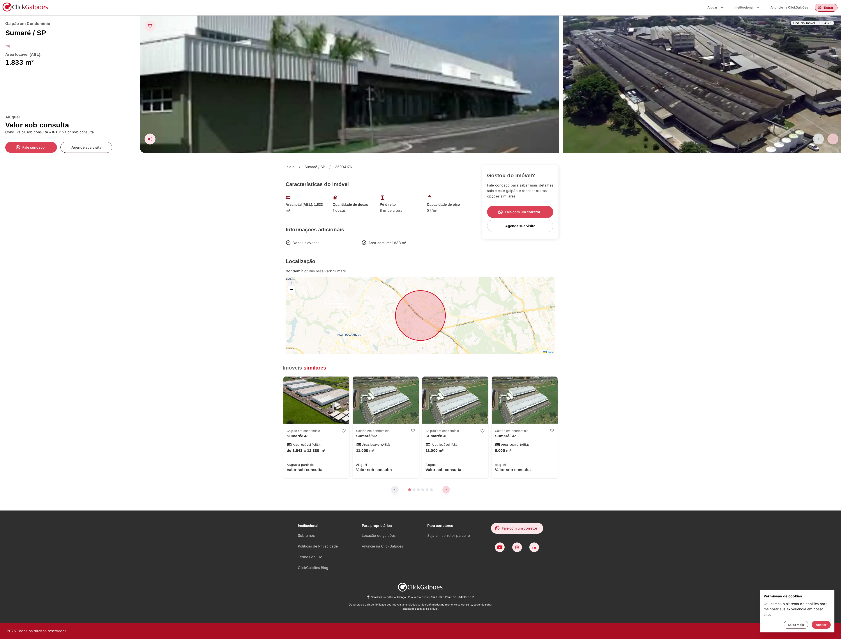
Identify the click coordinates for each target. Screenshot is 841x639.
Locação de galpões (379, 535)
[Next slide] (832, 139)
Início (290, 167)
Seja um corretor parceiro (448, 535)
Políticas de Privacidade (318, 546)
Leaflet (550, 352)
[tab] (409, 489)
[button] (291, 283)
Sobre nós (306, 535)
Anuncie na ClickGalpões (789, 7)
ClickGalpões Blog (313, 567)
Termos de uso (310, 557)
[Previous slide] (818, 139)
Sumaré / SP (315, 167)
